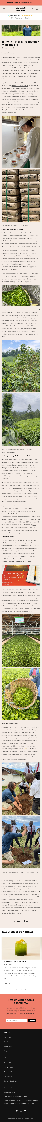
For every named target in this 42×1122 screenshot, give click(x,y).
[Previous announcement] (4, 2)
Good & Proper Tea (17, 1118)
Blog (5, 1051)
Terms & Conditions (10, 1081)
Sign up (32, 1020)
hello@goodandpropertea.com (15, 1096)
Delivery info (8, 1067)
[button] (4, 9)
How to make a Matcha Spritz (15, 962)
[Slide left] (16, 989)
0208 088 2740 (9, 1092)
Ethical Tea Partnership (20, 86)
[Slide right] (25, 989)
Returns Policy (9, 1072)
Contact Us (8, 1063)
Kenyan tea (6, 57)
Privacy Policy (8, 1076)
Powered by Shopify (28, 1118)
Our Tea (7, 1042)
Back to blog (22, 921)
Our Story (7, 1037)
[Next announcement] (38, 2)
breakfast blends (10, 73)
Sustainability (8, 1046)
